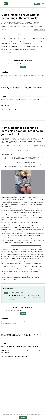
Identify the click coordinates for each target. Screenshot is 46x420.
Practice (3, 11)
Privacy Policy (40, 414)
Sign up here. (14, 279)
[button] (2, 4)
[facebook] (18, 34)
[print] (44, 34)
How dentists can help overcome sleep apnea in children (26, 245)
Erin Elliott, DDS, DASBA (7, 145)
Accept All (23, 417)
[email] (27, 34)
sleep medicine (10, 197)
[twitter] (23, 34)
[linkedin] (20, 34)
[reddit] (25, 34)
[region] (23, 416)
